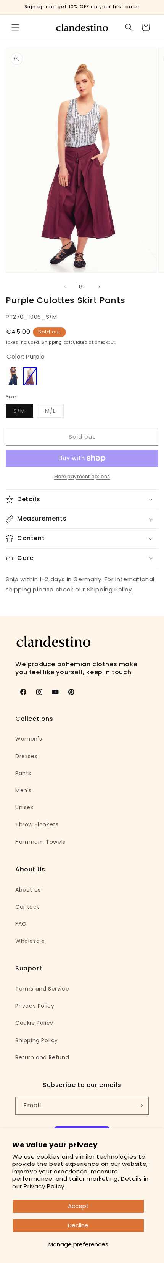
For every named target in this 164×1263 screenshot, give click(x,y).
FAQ (21, 924)
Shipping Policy (109, 589)
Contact (27, 907)
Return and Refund (42, 1057)
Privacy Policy (44, 1186)
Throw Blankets (36, 824)
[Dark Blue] (12, 376)
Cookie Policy (34, 1023)
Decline (78, 1225)
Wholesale (30, 941)
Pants (23, 773)
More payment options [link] (82, 476)
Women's (28, 738)
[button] (15, 27)
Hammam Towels (40, 842)
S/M (23, 412)
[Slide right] (98, 286)
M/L (54, 412)
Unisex (24, 807)
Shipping (52, 342)
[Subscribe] (140, 1106)
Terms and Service (42, 988)
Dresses (26, 756)
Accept (78, 1206)
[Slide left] (65, 286)
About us (28, 889)
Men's (23, 790)
